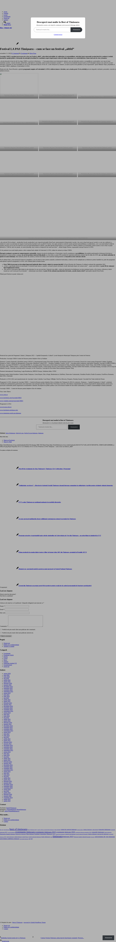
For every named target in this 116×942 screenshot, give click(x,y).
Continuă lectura (58, 34)
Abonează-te (76, 29)
